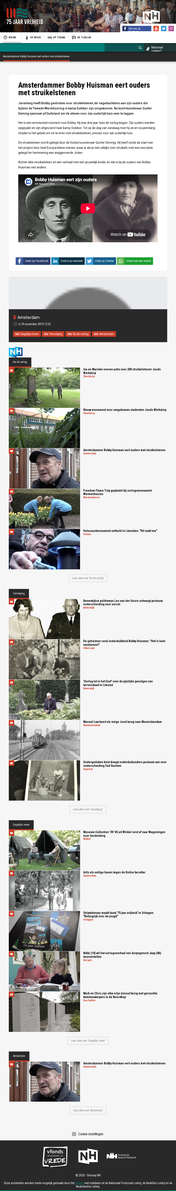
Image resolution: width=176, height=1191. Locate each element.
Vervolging (55, 334)
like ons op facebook (134, 30)
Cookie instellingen (90, 1134)
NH (19, 351)
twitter (164, 29)
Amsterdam (106, 334)
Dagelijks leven (30, 334)
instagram (171, 29)
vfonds (79, 1183)
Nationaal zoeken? (157, 49)
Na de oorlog (81, 334)
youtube (156, 29)
